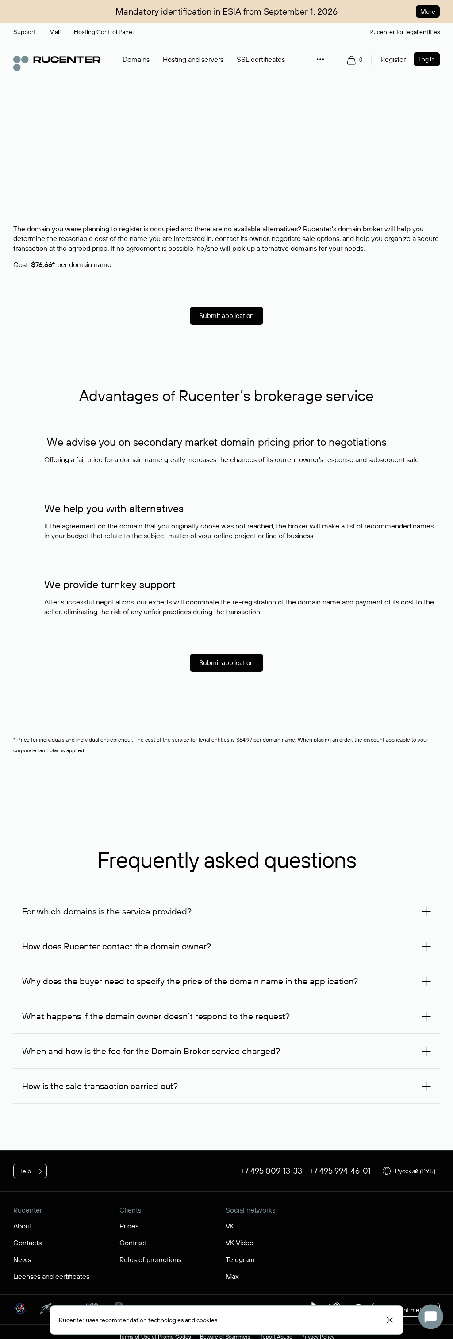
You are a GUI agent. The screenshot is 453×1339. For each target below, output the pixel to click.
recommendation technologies (142, 1320)
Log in (426, 59)
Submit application (226, 315)
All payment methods (406, 1310)
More (427, 11)
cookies (206, 1320)
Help (24, 1171)
